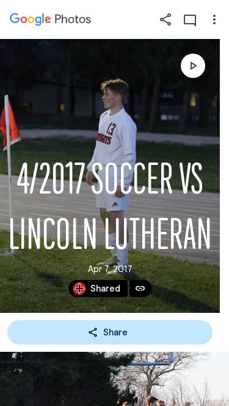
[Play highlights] (193, 65)
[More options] (214, 19)
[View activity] (190, 19)
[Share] (165, 19)
